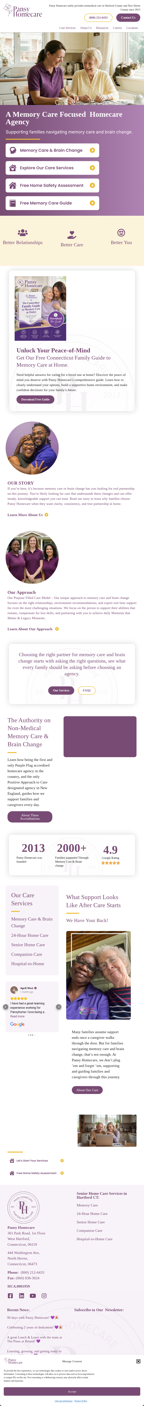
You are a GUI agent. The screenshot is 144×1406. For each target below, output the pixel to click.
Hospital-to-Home (27, 963)
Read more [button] (17, 1016)
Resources (102, 27)
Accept (72, 1391)
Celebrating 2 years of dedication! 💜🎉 (35, 1327)
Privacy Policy (80, 1401)
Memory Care (87, 1205)
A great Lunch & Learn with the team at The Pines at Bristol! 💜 (34, 1339)
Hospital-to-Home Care (94, 1239)
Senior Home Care (28, 944)
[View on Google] (14, 990)
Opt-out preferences (64, 1401)
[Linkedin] (21, 1296)
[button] (138, 1361)
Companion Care (26, 954)
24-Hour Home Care (29, 935)
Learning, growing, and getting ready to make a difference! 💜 (34, 1353)
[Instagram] (44, 1296)
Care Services (67, 27)
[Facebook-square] (10, 1296)
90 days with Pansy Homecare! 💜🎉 (33, 1317)
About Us (86, 27)
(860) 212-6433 (32, 1272)
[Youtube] (33, 1296)
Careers (117, 27)
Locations (132, 27)
